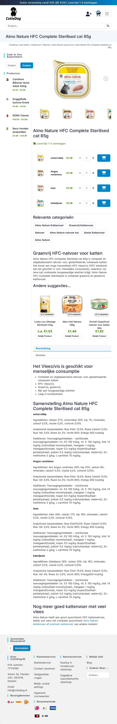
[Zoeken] (108, 26)
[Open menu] (107, 14)
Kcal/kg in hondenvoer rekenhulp (67, 666)
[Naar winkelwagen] (97, 14)
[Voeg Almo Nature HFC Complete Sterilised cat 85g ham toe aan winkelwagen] (103, 188)
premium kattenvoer (61, 624)
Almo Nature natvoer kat (62, 45)
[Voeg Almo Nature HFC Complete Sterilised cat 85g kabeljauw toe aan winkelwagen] (103, 203)
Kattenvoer (36, 45)
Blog (89, 662)
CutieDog (13, 45)
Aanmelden (21, 648)
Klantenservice (42, 662)
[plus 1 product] (93, 158)
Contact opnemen (44, 668)
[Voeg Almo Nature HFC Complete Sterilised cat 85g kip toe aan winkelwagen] (103, 158)
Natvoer (46, 45)
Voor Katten (24, 45)
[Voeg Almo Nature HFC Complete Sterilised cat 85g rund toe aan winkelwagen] (103, 173)
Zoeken (26, 65)
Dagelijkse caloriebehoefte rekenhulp (69, 679)
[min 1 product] (80, 158)
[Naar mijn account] (87, 14)
